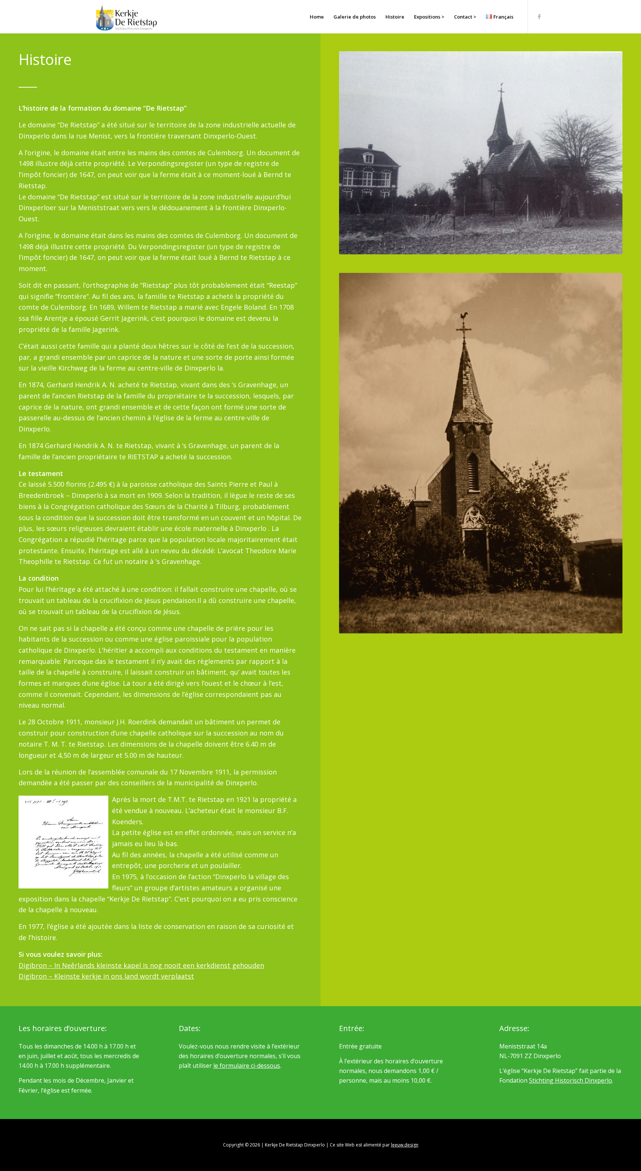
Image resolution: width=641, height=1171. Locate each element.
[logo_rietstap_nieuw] (126, 16)
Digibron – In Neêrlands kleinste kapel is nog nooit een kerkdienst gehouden (141, 965)
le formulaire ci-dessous (246, 1065)
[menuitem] (317, 16)
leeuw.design (404, 1145)
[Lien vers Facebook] (539, 16)
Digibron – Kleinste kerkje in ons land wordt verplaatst (106, 976)
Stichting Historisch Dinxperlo (570, 1080)
